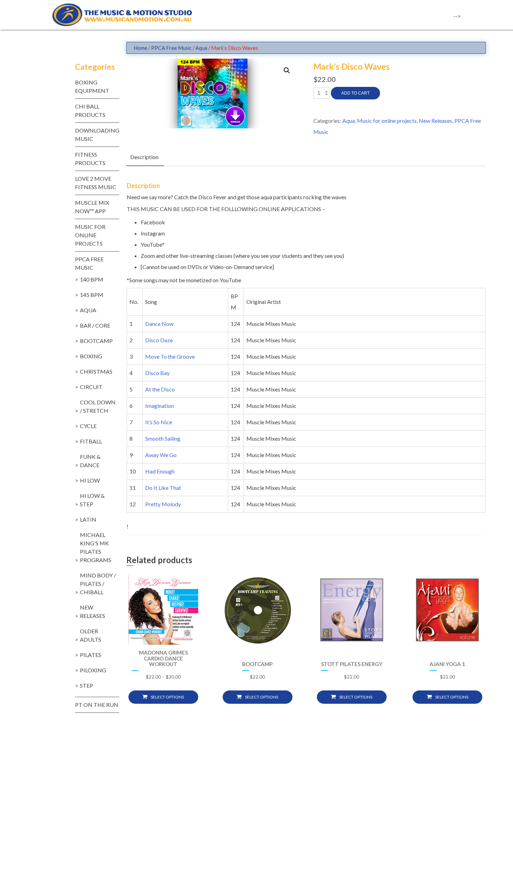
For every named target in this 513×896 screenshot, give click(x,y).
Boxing (91, 356)
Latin (88, 519)
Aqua (201, 48)
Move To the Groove (170, 356)
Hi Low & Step (92, 499)
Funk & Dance (90, 460)
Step (86, 685)
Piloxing (93, 670)
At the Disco (160, 389)
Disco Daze (159, 340)
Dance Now (159, 323)
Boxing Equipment (92, 86)
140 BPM (91, 279)
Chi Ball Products (90, 110)
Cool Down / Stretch (98, 406)
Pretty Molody (163, 504)
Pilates (90, 654)
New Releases (435, 120)
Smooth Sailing (163, 438)
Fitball (91, 441)
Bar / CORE (95, 325)
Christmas (96, 371)
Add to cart (355, 93)
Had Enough (160, 471)
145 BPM (91, 294)
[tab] (144, 157)
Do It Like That (163, 487)
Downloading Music (97, 134)
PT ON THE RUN (96, 704)
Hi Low (90, 480)
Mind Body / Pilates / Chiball (98, 583)
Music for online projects (387, 120)
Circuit (91, 386)
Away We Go (161, 454)
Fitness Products (90, 158)
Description (144, 157)
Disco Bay (158, 372)
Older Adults (90, 635)
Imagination (160, 405)
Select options (167, 697)
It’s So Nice (159, 422)
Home (140, 48)
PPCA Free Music (171, 48)
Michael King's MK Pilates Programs (95, 547)
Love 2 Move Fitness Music (95, 182)
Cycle (88, 426)
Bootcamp (96, 340)
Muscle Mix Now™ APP (92, 206)
